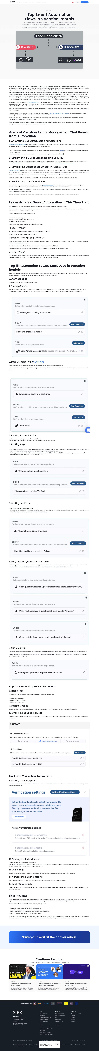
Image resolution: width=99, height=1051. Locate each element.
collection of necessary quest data (65, 163)
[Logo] (12, 2)
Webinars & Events (59, 1021)
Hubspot (62, 150)
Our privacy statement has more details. (30, 1045)
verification (17, 163)
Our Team (73, 1017)
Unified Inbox (42, 1015)
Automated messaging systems (17, 144)
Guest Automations (44, 1021)
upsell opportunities (48, 185)
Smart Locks (42, 1023)
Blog (56, 1017)
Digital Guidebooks (44, 1019)
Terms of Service (53, 1040)
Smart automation (33, 102)
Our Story (73, 1015)
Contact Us (57, 1025)
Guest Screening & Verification (46, 1028)
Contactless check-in (15, 170)
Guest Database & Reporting (46, 1034)
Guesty (61, 154)
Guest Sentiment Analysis (45, 1032)
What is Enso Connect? (76, 1013)
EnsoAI (41, 1025)
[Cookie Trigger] (85, 1040)
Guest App (38, 361)
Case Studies (58, 1019)
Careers (73, 1019)
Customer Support (59, 1013)
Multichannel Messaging (45, 1026)
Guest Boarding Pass (44, 1013)
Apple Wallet (42, 1030)
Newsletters (58, 1023)
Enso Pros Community (60, 1015)
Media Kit (73, 1021)
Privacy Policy (45, 1040)
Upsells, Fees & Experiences (45, 1017)
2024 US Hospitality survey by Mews (59, 113)
